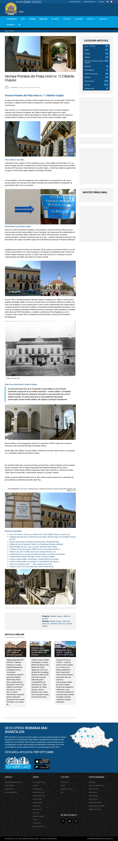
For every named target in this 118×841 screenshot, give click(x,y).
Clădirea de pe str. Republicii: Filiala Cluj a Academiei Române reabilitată (36, 544)
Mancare (87, 77)
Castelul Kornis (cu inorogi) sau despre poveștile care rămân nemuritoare (37, 554)
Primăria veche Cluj (58, 624)
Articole (12, 31)
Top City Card (93, 799)
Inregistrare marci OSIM (96, 806)
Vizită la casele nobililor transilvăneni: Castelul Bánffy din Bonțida (33, 559)
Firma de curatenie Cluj (96, 785)
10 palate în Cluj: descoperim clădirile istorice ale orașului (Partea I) (34, 549)
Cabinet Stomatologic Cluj (13, 782)
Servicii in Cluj (89, 81)
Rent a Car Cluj (93, 789)
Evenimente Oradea (95, 802)
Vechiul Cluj (15, 378)
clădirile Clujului (55, 621)
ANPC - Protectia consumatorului (46, 838)
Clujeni (87, 50)
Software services (67, 789)
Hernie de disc (9, 789)
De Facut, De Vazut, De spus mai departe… (95, 61)
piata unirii (46, 624)
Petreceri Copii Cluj (39, 826)
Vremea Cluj (37, 823)
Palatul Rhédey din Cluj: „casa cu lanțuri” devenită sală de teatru (33, 547)
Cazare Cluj (36, 806)
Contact (101, 2)
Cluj (21, 11)
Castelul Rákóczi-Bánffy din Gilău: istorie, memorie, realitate (32, 557)
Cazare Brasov (93, 796)
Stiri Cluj (87, 85)
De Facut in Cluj (38, 789)
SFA (62, 792)
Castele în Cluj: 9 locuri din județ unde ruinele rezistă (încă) (31, 566)
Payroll (63, 785)
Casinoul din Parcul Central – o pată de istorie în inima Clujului (65, 652)
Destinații (88, 66)
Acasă (7, 31)
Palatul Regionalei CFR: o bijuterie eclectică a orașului (14, 652)
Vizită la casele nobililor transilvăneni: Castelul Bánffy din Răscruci (34, 562)
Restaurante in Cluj (39, 796)
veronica (14, 87)
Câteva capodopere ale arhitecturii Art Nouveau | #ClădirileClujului (34, 542)
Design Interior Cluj (95, 809)
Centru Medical (10, 785)
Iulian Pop (66, 621)
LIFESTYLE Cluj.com (91, 74)
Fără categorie (89, 70)
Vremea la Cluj (89, 88)
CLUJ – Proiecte (90, 46)
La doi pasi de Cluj (39, 782)
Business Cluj (37, 809)
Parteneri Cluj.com (89, 2)
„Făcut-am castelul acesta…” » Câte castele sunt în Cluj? (30, 564)
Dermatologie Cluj (11, 792)
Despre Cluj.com (75, 2)
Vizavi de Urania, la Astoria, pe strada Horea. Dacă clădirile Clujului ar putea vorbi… (40, 534)
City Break (92, 782)
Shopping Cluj (37, 802)
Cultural (87, 57)
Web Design (93, 792)
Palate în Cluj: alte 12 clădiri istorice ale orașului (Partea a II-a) (32, 552)
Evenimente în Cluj (39, 792)
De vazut (36, 813)
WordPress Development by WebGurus (100, 838)
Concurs (87, 53)
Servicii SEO (65, 782)
